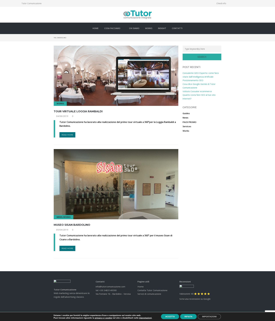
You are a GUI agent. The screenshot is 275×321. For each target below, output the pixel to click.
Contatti (177, 28)
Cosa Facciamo (112, 28)
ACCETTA (170, 316)
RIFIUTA (188, 316)
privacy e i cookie (103, 318)
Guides (186, 113)
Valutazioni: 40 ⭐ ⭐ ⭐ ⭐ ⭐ (194, 293)
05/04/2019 (62, 229)
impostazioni (145, 318)
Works (148, 28)
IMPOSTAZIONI (209, 316)
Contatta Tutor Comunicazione (152, 290)
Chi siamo (134, 28)
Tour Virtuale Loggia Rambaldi (78, 111)
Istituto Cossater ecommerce (197, 91)
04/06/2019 (62, 116)
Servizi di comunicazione (149, 293)
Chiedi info (221, 3)
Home (96, 28)
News (59, 217)
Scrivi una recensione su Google (195, 298)
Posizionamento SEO (193, 80)
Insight (162, 28)
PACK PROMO (189, 122)
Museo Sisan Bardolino (72, 224)
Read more (67, 135)
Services (187, 126)
